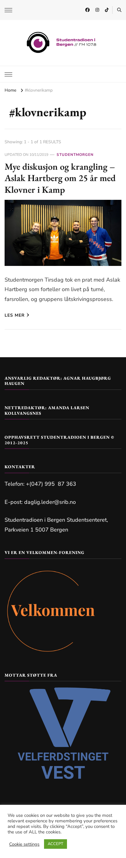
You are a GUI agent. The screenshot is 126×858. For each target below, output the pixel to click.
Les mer (15, 315)
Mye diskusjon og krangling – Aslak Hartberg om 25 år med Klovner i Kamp (60, 178)
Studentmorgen (75, 154)
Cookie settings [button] (24, 844)
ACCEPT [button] (55, 844)
